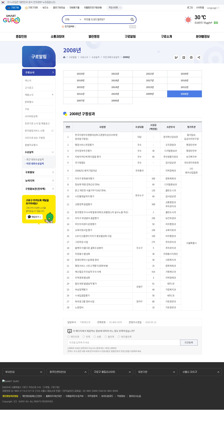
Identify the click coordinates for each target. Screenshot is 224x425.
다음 (134, 26)
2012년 (184, 87)
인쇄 (191, 57)
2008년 (184, 93)
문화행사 (29, 102)
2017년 (150, 80)
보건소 (45, 8)
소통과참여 (57, 36)
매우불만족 (126, 336)
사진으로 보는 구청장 (35, 137)
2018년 (115, 80)
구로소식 (29, 72)
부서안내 (9, 372)
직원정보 (121, 396)
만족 (88, 336)
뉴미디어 (29, 180)
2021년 (150, 73)
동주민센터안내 (58, 372)
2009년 (150, 93)
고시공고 (29, 87)
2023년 (80, 73)
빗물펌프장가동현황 (93, 8)
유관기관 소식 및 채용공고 (37, 123)
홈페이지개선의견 (54, 396)
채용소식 (29, 94)
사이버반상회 (31, 116)
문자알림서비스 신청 (34, 130)
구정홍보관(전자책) (35, 189)
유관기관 (142, 372)
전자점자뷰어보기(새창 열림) (176, 57)
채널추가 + (36, 217)
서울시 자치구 (190, 372)
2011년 (80, 93)
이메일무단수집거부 (75, 396)
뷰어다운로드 (107, 396)
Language (212, 8)
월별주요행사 (31, 145)
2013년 (150, 87)
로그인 (190, 8)
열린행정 (93, 36)
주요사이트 (113, 7)
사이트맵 (200, 8)
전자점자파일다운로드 (184, 57)
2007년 (80, 100)
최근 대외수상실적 (35, 159)
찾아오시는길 (135, 396)
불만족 (111, 336)
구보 (27, 109)
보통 (99, 336)
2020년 (184, 73)
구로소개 (166, 36)
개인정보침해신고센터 (32, 396)
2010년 (115, 93)
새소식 (28, 80)
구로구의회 (33, 8)
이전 (131, 26)
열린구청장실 (59, 8)
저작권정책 (92, 396)
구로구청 (15, 7)
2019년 (80, 80)
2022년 (115, 73)
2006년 (115, 100)
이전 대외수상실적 (35, 163)
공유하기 (199, 57)
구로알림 (130, 36)
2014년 (115, 87)
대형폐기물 (74, 8)
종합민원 (21, 36)
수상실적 (29, 152)
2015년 (80, 87)
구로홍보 (29, 172)
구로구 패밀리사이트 (104, 372)
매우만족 (75, 336)
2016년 (184, 80)
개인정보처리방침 (10, 396)
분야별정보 (203, 36)
